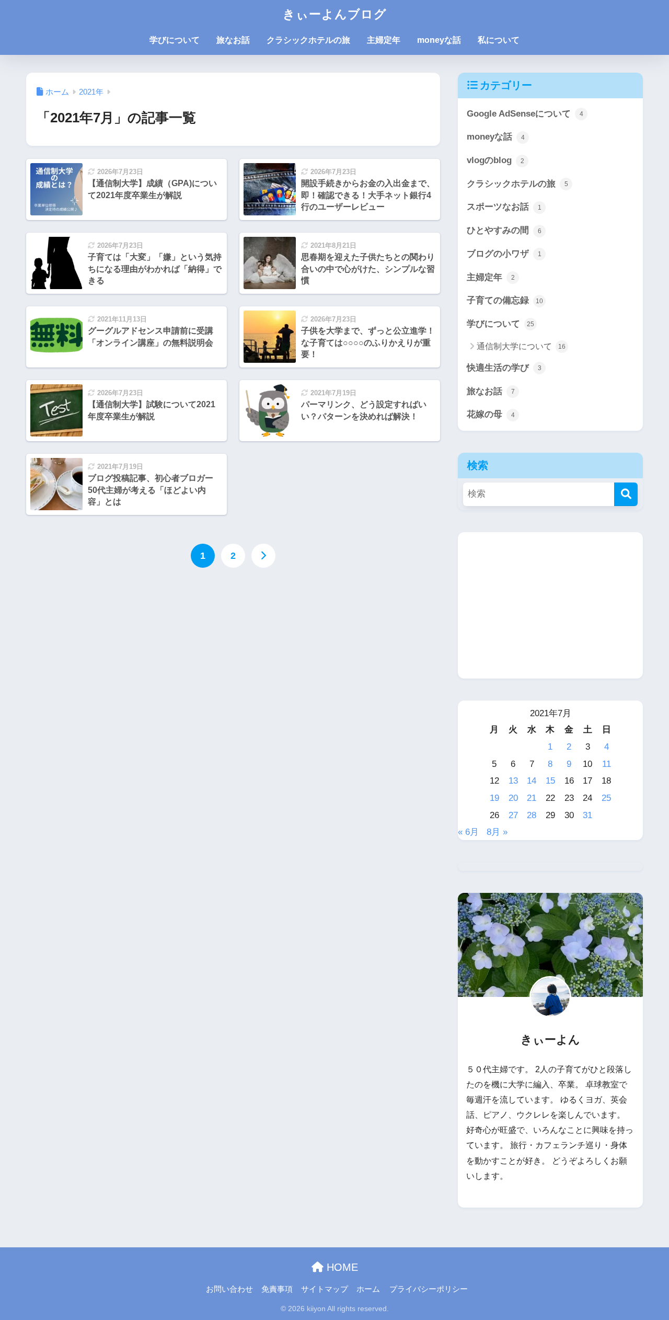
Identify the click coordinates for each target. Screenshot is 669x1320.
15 (550, 781)
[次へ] (263, 556)
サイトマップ (324, 1289)
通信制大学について (521, 346)
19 (494, 798)
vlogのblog (495, 160)
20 (513, 798)
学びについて (174, 40)
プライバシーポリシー (428, 1289)
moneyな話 (439, 40)
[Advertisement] (550, 605)
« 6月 (468, 832)
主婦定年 (383, 40)
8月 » (497, 832)
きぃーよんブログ (335, 14)
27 (513, 815)
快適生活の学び (504, 368)
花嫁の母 (491, 414)
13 (513, 781)
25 (606, 798)
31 (587, 815)
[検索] (626, 494)
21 (531, 798)
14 (531, 781)
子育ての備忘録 (505, 300)
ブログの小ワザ (504, 254)
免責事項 (277, 1289)
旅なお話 (233, 40)
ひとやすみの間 (504, 230)
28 (531, 815)
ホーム (368, 1289)
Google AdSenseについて (525, 114)
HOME (341, 1267)
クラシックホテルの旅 (308, 40)
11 (606, 764)
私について (499, 40)
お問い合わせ (229, 1289)
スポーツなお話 (504, 207)
